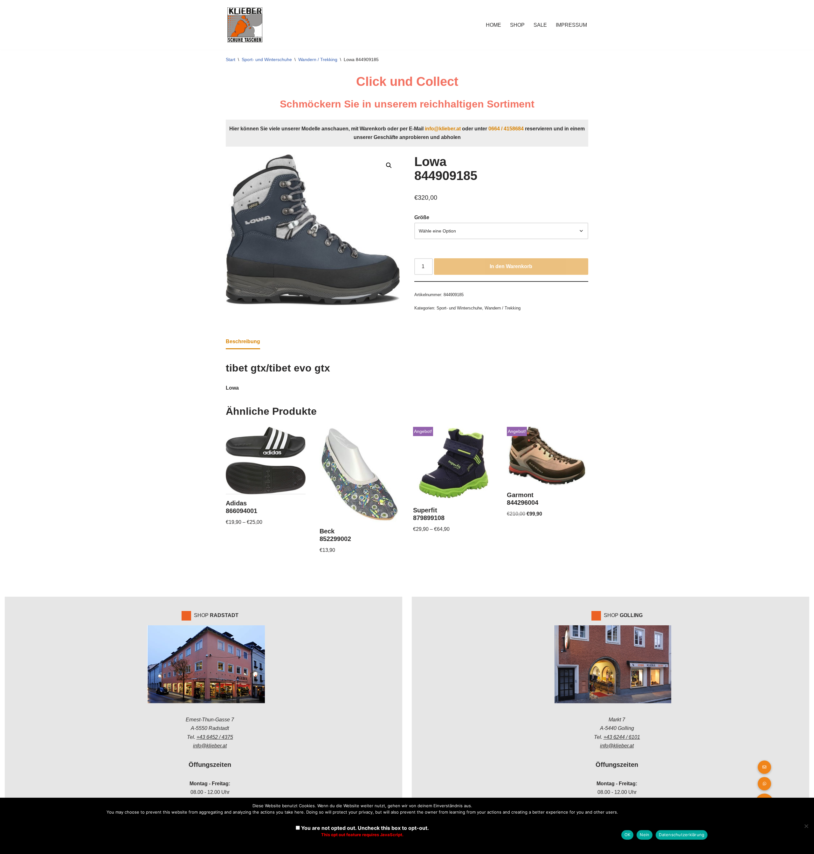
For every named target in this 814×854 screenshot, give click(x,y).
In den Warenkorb (511, 266)
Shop (517, 25)
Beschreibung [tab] (243, 341)
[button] (389, 165)
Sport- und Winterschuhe (267, 59)
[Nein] (806, 826)
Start (230, 59)
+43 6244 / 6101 (622, 737)
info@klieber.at (443, 128)
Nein (644, 834)
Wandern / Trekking (317, 59)
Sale (540, 25)
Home (493, 25)
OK (627, 834)
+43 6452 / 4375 (215, 737)
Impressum (571, 25)
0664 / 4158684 (506, 128)
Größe (421, 217)
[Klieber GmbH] (245, 25)
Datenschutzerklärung (681, 834)
